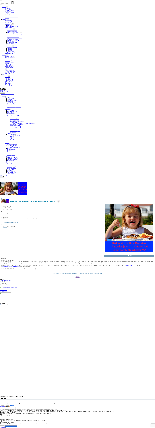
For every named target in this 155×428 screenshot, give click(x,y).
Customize (2, 405)
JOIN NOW (2, 90)
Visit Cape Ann (8, 162)
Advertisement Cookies (5, 422)
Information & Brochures (92, 273)
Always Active (12, 412)
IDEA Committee (13, 129)
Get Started (12, 136)
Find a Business (10, 170)
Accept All (12, 405)
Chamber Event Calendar (12, 157)
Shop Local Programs (11, 145)
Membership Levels (11, 113)
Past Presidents (10, 101)
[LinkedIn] (3, 89)
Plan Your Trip (10, 163)
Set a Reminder (129, 255)
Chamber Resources (11, 152)
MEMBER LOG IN (4, 91)
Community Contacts (11, 155)
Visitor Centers (10, 105)
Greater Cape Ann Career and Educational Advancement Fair (24, 123)
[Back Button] (1, 198)
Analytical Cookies (5, 419)
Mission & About (10, 98)
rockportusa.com (10, 169)
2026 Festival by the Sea (12, 159)
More (3, 96)
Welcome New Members (12, 111)
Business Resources (11, 151)
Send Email (5, 227)
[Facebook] (0, 89)
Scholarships (14, 122)
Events (6, 156)
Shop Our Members (13, 146)
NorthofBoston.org (3, 291)
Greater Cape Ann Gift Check (15, 147)
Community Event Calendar (12, 158)
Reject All (7, 405)
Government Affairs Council (15, 127)
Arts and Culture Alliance (14, 120)
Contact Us (9, 108)
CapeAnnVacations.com (4, 288)
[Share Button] (58, 201)
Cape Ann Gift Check (11, 172)
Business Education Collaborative (16, 121)
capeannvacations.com (11, 168)
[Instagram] (2, 89)
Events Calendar (68, 273)
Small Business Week (11, 103)
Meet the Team (10, 99)
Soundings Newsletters (11, 154)
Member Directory (10, 110)
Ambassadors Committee (14, 119)
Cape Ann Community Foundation (14, 107)
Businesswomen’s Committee (15, 125)
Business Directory (56, 273)
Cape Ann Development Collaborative (17, 126)
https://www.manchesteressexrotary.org (10, 222)
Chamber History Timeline (12, 104)
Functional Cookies (5, 415)
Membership (7, 109)
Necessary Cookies (5, 412)
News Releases (62, 273)
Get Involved (12, 138)
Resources (7, 143)
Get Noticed (12, 137)
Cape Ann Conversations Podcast (13, 115)
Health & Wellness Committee (15, 128)
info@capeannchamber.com (5, 280)
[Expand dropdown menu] (5, 96)
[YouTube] (5, 89)
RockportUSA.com (3, 290)
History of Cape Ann (11, 167)
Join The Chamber (99, 273)
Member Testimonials (11, 116)
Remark (10, 415)
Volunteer (9, 133)
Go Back (2, 178)
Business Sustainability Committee (16, 124)
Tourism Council (13, 132)
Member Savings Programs (15, 140)
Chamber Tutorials (13, 139)
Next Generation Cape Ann (15, 131)
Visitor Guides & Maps (11, 166)
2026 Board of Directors (12, 100)
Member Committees (11, 117)
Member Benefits (10, 112)
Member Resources (11, 134)
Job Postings (81, 273)
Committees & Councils (11, 102)
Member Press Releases (11, 149)
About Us (7, 97)
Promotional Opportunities (15, 135)
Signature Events (10, 160)
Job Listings (9, 150)
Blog (6, 161)
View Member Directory (9, 173)
